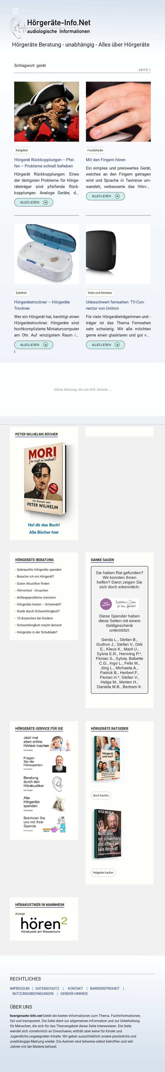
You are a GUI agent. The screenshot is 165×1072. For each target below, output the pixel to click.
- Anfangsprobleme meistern (35, 597)
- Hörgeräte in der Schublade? (36, 632)
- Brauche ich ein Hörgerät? (34, 576)
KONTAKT (74, 988)
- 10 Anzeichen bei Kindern (34, 618)
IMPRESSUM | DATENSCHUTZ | (37, 988)
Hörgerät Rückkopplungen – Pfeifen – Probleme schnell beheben (44, 162)
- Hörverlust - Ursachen (31, 590)
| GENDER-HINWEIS (71, 994)
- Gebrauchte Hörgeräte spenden (38, 570)
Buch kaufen (101, 795)
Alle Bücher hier (44, 532)
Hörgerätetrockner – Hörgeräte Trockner (42, 305)
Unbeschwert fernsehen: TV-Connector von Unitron (115, 305)
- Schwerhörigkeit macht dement (38, 625)
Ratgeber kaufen (103, 872)
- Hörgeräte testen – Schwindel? (38, 604)
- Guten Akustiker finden (32, 584)
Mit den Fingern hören (105, 159)
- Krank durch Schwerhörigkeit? (37, 611)
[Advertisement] (82, 389)
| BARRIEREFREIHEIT (102, 988)
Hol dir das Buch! (44, 524)
